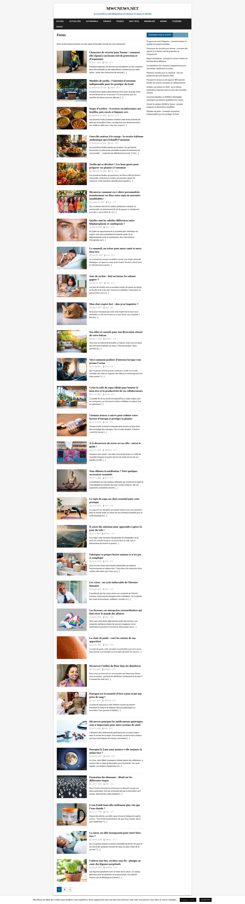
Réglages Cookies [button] (188, 900)
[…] (125, 72)
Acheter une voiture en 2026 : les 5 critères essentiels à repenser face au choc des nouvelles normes (166, 90)
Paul (106, 62)
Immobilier (149, 21)
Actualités (75, 21)
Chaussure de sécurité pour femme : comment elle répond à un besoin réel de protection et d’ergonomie (114, 55)
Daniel (112, 88)
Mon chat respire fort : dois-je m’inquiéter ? (113, 304)
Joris (112, 115)
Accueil (60, 21)
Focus (59, 27)
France (120, 21)
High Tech (134, 21)
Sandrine (107, 669)
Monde (163, 21)
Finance (107, 21)
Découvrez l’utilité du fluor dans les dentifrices (115, 665)
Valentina (108, 450)
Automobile (92, 21)
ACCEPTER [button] (205, 900)
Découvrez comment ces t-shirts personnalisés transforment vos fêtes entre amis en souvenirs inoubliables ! (114, 195)
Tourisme (176, 21)
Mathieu (108, 339)
